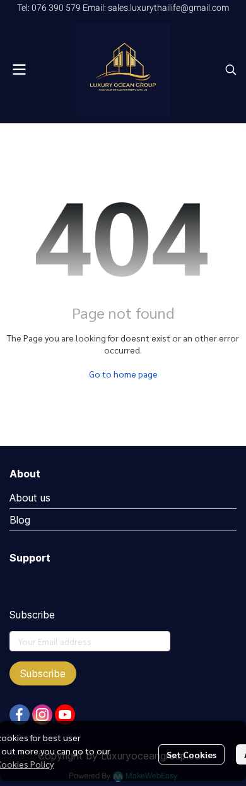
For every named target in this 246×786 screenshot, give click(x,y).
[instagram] (42, 714)
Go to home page (123, 373)
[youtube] (65, 714)
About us (29, 497)
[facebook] (19, 714)
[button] (231, 69)
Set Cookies (191, 754)
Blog (19, 519)
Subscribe (43, 673)
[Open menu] (19, 69)
